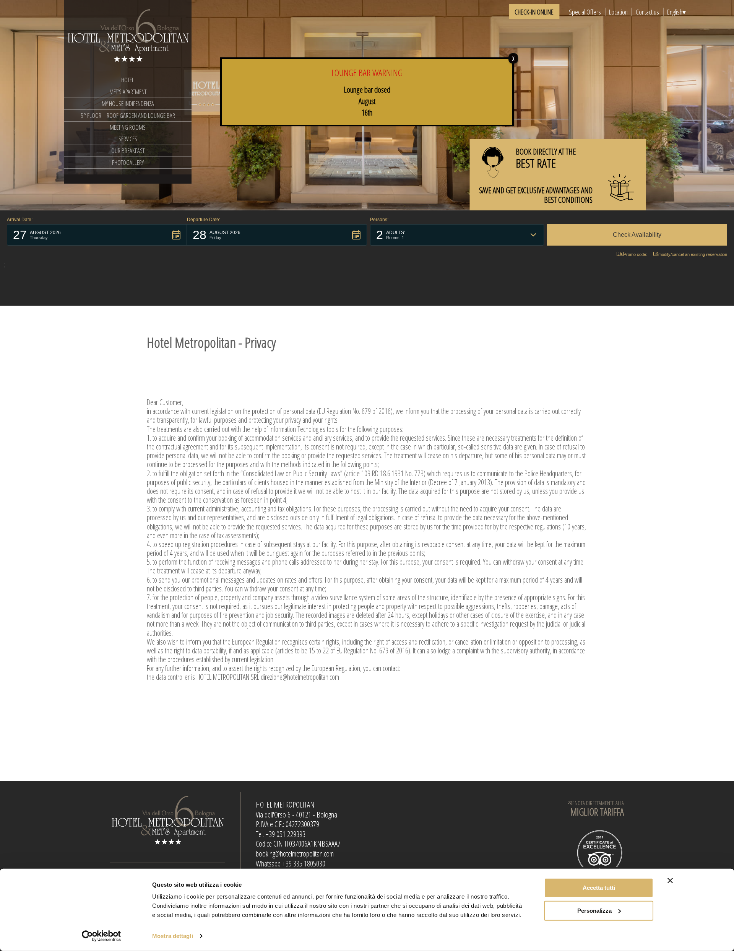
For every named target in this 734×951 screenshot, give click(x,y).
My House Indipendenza (128, 103)
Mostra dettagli (172, 936)
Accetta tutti (599, 887)
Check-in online (534, 11)
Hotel (127, 79)
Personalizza (594, 910)
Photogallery (128, 162)
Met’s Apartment (127, 91)
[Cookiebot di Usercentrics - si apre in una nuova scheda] (101, 936)
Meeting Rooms (128, 127)
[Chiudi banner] (670, 880)
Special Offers (585, 11)
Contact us (647, 11)
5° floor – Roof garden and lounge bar (128, 115)
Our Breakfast (128, 150)
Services (128, 138)
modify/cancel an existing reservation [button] (692, 254)
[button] (97, 235)
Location (618, 11)
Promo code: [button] (635, 254)
